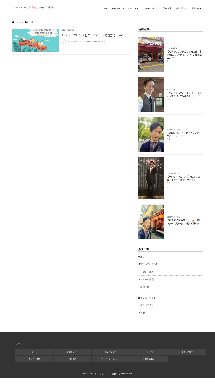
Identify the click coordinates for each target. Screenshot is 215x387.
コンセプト (149, 352)
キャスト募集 (34, 359)
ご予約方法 (166, 8)
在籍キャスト (118, 8)
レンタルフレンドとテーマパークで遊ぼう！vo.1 (93, 35)
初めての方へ (151, 8)
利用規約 (72, 359)
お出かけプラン (146, 305)
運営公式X (196, 8)
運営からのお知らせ (148, 264)
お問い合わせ (181, 8)
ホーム (105, 8)
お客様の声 (143, 287)
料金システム (134, 8)
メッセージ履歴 (146, 279)
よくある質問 (187, 352)
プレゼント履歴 (146, 271)
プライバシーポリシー (110, 359)
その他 (141, 312)
